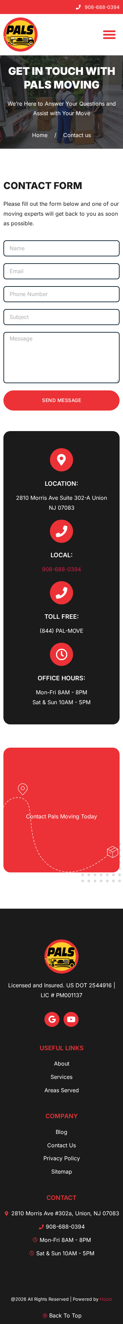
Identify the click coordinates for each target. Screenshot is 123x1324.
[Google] (51, 1019)
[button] (109, 34)
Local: (62, 555)
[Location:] (61, 459)
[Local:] (61, 531)
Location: (61, 483)
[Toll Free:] (61, 592)
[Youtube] (71, 1019)
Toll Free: (61, 616)
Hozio (106, 1299)
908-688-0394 (61, 569)
